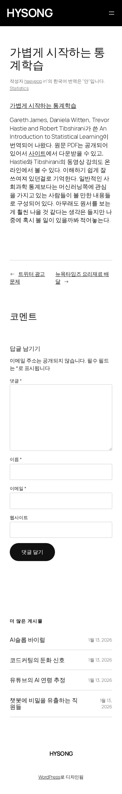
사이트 (37, 153)
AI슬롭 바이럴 (27, 639)
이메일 (18, 488)
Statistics (19, 88)
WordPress (49, 777)
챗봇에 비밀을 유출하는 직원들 (44, 703)
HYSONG (30, 13)
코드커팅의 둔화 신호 (37, 660)
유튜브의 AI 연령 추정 (37, 680)
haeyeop (33, 81)
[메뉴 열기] (111, 13)
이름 (16, 459)
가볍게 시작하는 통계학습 (43, 105)
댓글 (16, 381)
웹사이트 (19, 517)
